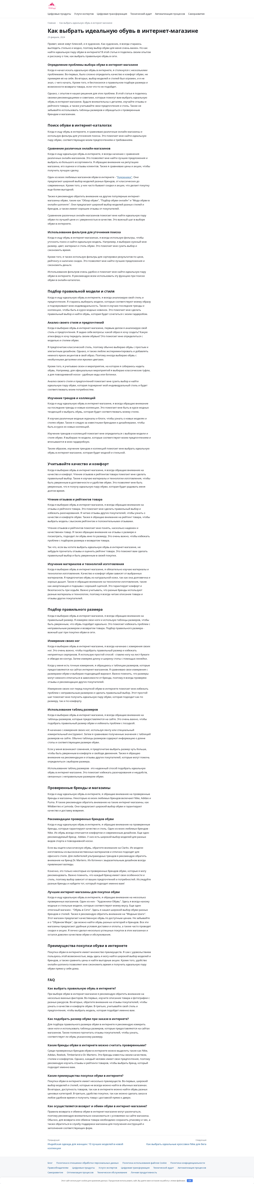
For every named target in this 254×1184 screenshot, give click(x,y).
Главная (52, 22)
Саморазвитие (196, 13)
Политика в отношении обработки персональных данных (87, 1162)
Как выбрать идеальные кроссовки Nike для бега (176, 1142)
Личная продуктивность (144, 1172)
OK (189, 1181)
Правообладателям (58, 1167)
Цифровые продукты (59, 13)
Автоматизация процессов (170, 13)
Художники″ (124, 177)
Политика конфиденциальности (187, 1162)
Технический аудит (141, 13)
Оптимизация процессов (80, 1172)
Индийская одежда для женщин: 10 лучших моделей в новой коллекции (85, 1144)
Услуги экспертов (84, 13)
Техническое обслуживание (112, 1172)
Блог (50, 1162)
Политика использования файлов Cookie (144, 1162)
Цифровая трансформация (112, 13)
